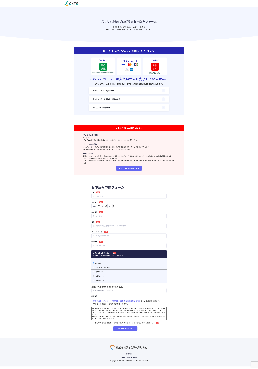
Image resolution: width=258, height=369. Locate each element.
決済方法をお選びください (108, 254)
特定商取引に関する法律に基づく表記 (126, 301)
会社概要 (129, 353)
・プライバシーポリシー (100, 301)
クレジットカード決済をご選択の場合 (106, 99)
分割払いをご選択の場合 (101, 107)
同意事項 (94, 296)
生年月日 (96, 202)
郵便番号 (96, 212)
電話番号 (96, 242)
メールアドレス (99, 232)
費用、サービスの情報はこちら (129, 168)
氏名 (95, 192)
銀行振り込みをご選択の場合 (103, 90)
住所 (95, 222)
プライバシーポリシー (129, 357)
